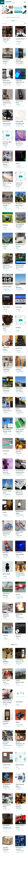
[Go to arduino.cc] (2, 2)
